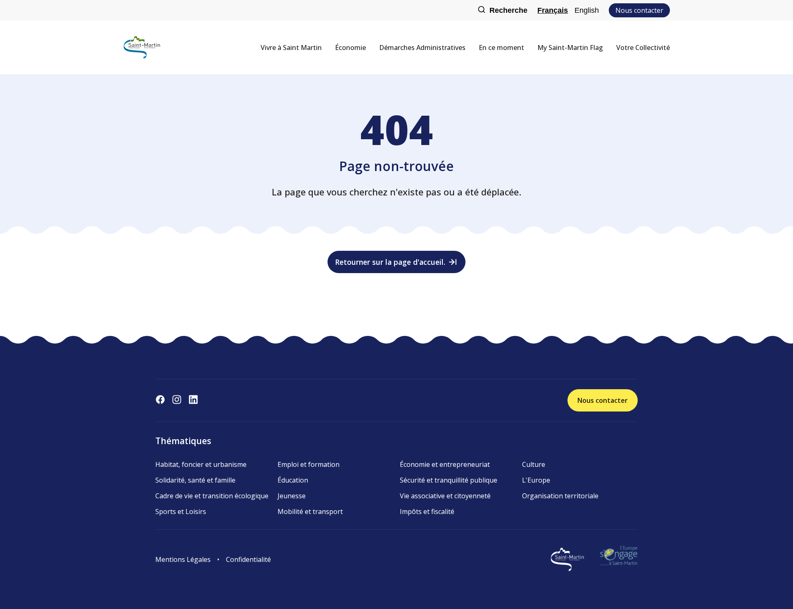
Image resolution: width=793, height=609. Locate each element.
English (587, 10)
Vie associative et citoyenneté (445, 495)
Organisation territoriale (560, 495)
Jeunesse (292, 495)
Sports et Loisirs (180, 511)
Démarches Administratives (422, 47)
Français (552, 10)
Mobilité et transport (310, 511)
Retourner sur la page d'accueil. (390, 262)
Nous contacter (639, 10)
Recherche (508, 10)
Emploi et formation (309, 464)
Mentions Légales (183, 559)
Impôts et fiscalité (427, 511)
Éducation (293, 480)
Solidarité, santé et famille (195, 480)
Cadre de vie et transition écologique (211, 495)
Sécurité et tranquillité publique (448, 480)
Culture (533, 464)
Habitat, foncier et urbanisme (201, 464)
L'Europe (536, 480)
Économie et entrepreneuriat (445, 464)
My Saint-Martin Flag (570, 47)
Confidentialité (248, 559)
